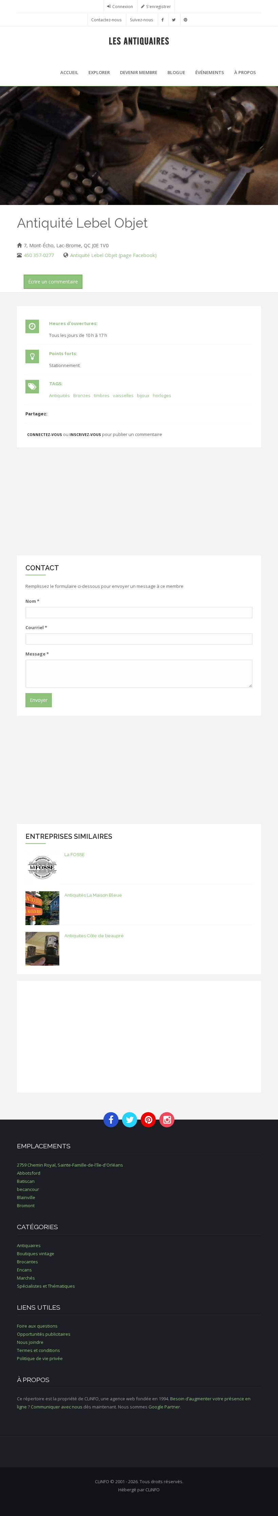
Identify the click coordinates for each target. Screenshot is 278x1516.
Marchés (26, 1278)
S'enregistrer (158, 6)
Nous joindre (30, 1342)
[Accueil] (139, 41)
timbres (102, 395)
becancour (28, 1189)
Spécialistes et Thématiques (46, 1286)
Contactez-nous (106, 19)
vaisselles (123, 395)
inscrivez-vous (85, 434)
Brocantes (27, 1262)
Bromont (26, 1205)
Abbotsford (28, 1173)
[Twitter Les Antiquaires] (174, 19)
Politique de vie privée (40, 1358)
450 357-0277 (39, 255)
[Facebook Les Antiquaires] (162, 19)
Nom (32, 601)
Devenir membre (138, 72)
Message (37, 654)
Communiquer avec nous (56, 1407)
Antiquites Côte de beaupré (94, 935)
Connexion (122, 6)
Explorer (99, 72)
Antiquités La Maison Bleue (93, 895)
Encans (24, 1270)
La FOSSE (74, 854)
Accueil (69, 72)
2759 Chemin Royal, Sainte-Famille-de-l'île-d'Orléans (70, 1165)
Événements (209, 72)
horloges (162, 395)
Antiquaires (29, 1245)
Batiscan (26, 1181)
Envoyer (38, 700)
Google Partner (164, 1407)
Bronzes (82, 395)
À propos (245, 72)
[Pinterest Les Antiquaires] (185, 19)
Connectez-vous (44, 434)
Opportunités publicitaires (44, 1334)
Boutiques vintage (35, 1253)
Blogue (176, 72)
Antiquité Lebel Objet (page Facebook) (113, 255)
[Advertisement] (139, 501)
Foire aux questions (37, 1326)
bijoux (143, 395)
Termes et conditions (38, 1350)
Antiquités (59, 395)
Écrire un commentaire (53, 281)
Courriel (36, 627)
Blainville (26, 1197)
